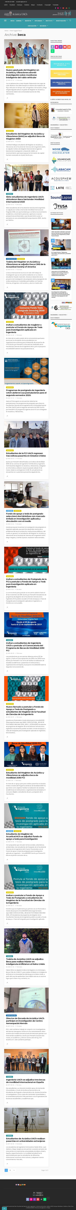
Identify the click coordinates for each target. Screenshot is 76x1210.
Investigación (61, 21)
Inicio (12, 21)
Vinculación (32, 26)
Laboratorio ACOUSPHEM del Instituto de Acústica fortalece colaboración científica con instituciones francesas (59, 273)
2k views (18, 141)
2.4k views (19, 80)
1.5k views (19, 335)
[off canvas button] (5, 20)
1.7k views (19, 458)
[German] (20, 1184)
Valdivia (26, 5)
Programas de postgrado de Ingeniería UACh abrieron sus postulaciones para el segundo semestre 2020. (26, 393)
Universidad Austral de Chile (9, 1206)
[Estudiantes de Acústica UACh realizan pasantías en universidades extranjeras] (26, 1120)
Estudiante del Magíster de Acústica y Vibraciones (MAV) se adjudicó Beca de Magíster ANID (25, 136)
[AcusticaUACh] (15, 14)
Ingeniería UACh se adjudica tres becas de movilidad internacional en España (25, 1080)
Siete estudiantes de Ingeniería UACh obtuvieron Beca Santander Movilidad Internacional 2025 (25, 199)
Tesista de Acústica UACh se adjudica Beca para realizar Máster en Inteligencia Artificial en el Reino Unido (25, 961)
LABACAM (9, 511)
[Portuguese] (22, 1184)
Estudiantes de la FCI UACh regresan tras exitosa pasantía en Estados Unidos (26, 454)
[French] (18, 1184)
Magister (10, 67)
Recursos (43, 26)
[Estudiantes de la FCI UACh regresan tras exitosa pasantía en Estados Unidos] (26, 434)
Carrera (18, 21)
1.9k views (19, 589)
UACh (6, 5)
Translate (55, 5)
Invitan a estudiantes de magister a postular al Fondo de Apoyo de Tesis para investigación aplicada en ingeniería (24, 329)
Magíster (28, 21)
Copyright (48, 5)
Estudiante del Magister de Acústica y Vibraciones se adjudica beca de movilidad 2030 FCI (25, 775)
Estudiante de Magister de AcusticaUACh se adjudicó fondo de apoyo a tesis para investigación (24, 836)
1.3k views (19, 269)
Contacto (40, 5)
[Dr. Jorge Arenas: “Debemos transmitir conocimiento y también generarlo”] (61, 244)
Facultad (12, 5)
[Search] (70, 20)
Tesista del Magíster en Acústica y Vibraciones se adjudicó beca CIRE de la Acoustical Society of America (25, 264)
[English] (16, 1184)
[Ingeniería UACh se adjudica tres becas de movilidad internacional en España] (26, 1061)
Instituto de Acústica (41, 1206)
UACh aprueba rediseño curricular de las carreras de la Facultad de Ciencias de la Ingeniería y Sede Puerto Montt (61, 233)
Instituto (49, 21)
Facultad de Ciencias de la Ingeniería (26, 1206)
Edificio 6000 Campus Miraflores (55, 1206)
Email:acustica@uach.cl (41, 1208)
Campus (19, 5)
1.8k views (19, 653)
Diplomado (38, 21)
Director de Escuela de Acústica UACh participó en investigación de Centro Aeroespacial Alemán (25, 1021)
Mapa (33, 5)
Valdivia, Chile (66, 1206)
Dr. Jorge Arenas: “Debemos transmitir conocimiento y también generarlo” (61, 254)
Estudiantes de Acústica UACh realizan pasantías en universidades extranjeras (25, 1139)
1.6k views (19, 398)
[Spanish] (24, 1184)
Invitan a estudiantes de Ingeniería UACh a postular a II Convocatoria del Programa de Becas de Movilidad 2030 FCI (25, 647)
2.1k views (19, 524)
